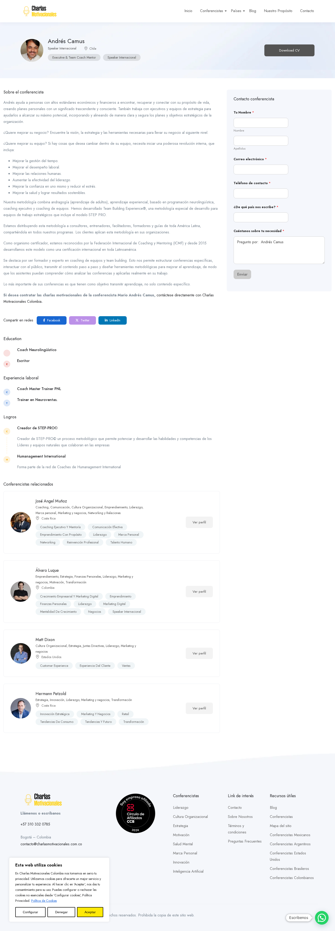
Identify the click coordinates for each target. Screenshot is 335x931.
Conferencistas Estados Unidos (288, 856)
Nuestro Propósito (278, 10)
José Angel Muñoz (51, 501)
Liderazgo (135, 507)
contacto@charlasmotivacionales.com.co (51, 844)
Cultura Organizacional (87, 507)
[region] (59, 890)
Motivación (56, 582)
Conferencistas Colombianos (292, 877)
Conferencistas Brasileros (289, 868)
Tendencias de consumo (56, 721)
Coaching (42, 507)
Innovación (57, 700)
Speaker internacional (122, 57)
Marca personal (46, 513)
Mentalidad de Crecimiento (58, 611)
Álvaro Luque (47, 570)
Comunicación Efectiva (107, 527)
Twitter (85, 320)
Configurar (30, 912)
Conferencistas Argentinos (290, 844)
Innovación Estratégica (55, 714)
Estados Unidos (51, 657)
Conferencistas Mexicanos (290, 835)
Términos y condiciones (237, 829)
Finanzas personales (53, 604)
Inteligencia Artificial (188, 871)
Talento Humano (121, 542)
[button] (322, 918)
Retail (125, 714)
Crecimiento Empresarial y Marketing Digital (69, 596)
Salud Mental (183, 844)
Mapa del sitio (280, 825)
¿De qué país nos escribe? (256, 207)
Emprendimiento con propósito (61, 534)
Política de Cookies (44, 900)
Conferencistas (211, 10)
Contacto (307, 10)
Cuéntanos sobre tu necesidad (259, 231)
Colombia (47, 587)
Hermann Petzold (51, 694)
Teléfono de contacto (252, 183)
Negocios (94, 611)
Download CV (289, 50)
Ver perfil (199, 522)
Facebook (53, 320)
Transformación (76, 582)
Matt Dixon (45, 640)
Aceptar (90, 912)
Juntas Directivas (93, 646)
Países (236, 10)
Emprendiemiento (116, 507)
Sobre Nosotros (240, 816)
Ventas (126, 665)
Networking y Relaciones (104, 513)
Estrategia (66, 576)
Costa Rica (48, 518)
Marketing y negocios (72, 513)
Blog (252, 10)
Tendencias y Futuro (98, 721)
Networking (47, 542)
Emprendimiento (120, 596)
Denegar (61, 912)
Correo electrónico (250, 159)
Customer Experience (54, 665)
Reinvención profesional (83, 542)
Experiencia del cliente (95, 665)
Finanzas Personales (88, 576)
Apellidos (239, 148)
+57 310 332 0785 (35, 824)
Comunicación (60, 507)
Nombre (239, 130)
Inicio (188, 10)
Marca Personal (185, 853)
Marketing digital (114, 604)
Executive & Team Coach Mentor (74, 57)
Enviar (242, 274)
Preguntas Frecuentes (245, 841)
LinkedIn (114, 320)
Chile (92, 48)
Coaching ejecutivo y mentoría (60, 527)
